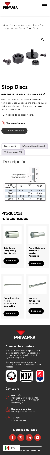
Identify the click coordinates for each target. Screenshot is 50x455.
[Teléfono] (8, 418)
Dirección (16, 395)
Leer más (11, 261)
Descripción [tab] (10, 146)
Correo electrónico (21, 409)
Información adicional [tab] (33, 146)
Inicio (5, 25)
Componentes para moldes (23, 25)
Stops (22, 28)
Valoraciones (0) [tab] (13, 152)
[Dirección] (8, 398)
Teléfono (16, 418)
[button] (44, 5)
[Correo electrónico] (8, 409)
